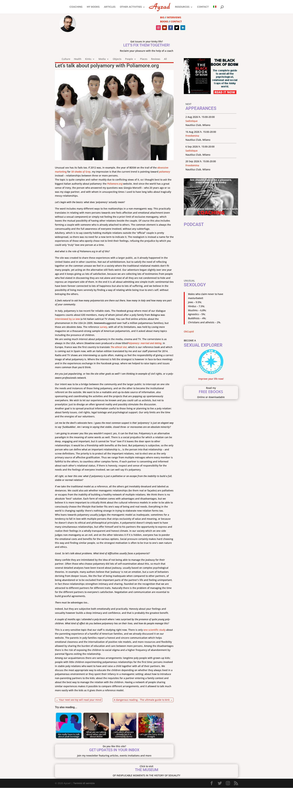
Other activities (131, 7)
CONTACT (176, 21)
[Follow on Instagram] (158, 27)
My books (93, 7)
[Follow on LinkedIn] (182, 27)
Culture (66, 59)
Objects (117, 59)
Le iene (76, 319)
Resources (182, 7)
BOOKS (164, 21)
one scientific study (154, 629)
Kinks (88, 59)
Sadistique (191, 121)
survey (103, 326)
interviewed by (63, 319)
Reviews (155, 59)
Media (102, 59)
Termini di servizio (84, 783)
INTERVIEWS (174, 17)
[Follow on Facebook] (170, 27)
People (129, 59)
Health (77, 59)
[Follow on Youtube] (164, 27)
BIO (162, 17)
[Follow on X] (176, 27)
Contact (203, 7)
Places (143, 59)
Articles (109, 7)
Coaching (76, 7)
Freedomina (192, 135)
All (165, 59)
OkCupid (189, 331)
